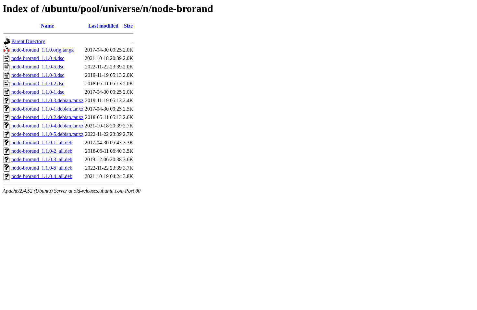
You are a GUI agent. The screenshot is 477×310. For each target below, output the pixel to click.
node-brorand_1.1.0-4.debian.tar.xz (47, 125)
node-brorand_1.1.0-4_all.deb (41, 176)
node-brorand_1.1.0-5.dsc (37, 66)
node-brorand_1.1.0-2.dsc (37, 83)
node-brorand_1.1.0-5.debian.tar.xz (47, 134)
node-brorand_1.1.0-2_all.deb (41, 151)
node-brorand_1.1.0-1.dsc (37, 92)
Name (47, 26)
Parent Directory (28, 41)
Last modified (103, 26)
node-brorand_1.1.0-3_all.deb (41, 159)
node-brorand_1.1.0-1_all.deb (41, 142)
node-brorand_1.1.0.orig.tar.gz (42, 50)
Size (128, 26)
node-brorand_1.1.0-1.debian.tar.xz (47, 109)
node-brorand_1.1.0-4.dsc (37, 58)
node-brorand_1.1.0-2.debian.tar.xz (47, 117)
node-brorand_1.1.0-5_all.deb (41, 168)
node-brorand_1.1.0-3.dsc (37, 75)
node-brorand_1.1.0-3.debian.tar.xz (47, 100)
